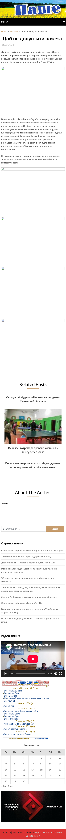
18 (41, 769)
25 (41, 775)
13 (60, 764)
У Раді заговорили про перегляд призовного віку (26, 556)
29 (14, 781)
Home (4, 31)
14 (6, 769)
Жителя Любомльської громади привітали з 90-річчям (29, 597)
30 (23, 781)
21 (6, 775)
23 (23, 775)
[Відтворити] (5, 673)
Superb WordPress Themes (49, 832)
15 (14, 769)
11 (41, 764)
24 (32, 775)
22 (14, 775)
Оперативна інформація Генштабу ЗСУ (21, 603)
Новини (14, 31)
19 (50, 769)
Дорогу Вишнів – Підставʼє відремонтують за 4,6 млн (28, 562)
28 (6, 781)
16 (23, 769)
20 (60, 769)
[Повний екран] (60, 673)
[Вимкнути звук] (55, 673)
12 (50, 764)
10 (32, 764)
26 (50, 775)
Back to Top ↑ (33, 835)
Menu (4, 21)
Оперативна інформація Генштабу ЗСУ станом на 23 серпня (32, 550)
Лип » (10, 786)
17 (32, 769)
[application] (33, 659)
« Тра (4, 786)
